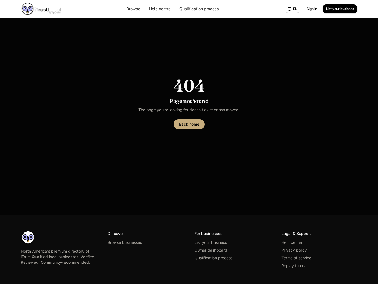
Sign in (312, 9)
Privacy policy (294, 250)
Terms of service (296, 257)
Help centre (159, 8)
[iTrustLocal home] (41, 9)
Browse (133, 8)
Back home (189, 124)
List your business (340, 9)
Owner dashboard (211, 250)
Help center (291, 242)
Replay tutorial (294, 265)
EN (295, 9)
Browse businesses (125, 242)
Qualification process (199, 8)
